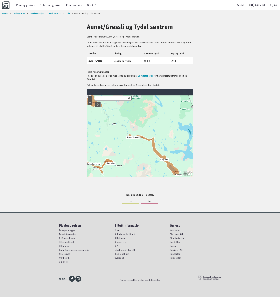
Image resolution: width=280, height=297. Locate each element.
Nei (149, 200)
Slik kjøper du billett (124, 234)
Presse (173, 245)
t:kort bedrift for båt (124, 249)
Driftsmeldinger (67, 238)
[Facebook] (72, 279)
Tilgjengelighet (66, 242)
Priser (117, 230)
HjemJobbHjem (121, 253)
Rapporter (175, 253)
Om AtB (91, 5)
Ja (131, 200)
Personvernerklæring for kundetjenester (140, 279)
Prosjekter (175, 242)
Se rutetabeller (145, 75)
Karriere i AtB (176, 249)
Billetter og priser (50, 5)
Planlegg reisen (25, 5)
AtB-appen (64, 245)
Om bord (63, 261)
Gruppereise (120, 242)
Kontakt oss (176, 230)
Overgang (119, 257)
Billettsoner (120, 238)
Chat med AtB (176, 234)
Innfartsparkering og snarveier (74, 249)
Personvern (175, 257)
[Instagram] (78, 279)
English (240, 5)
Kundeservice (74, 5)
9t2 (116, 245)
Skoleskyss (64, 253)
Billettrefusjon (177, 238)
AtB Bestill (64, 257)
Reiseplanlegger (67, 230)
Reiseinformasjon (67, 234)
